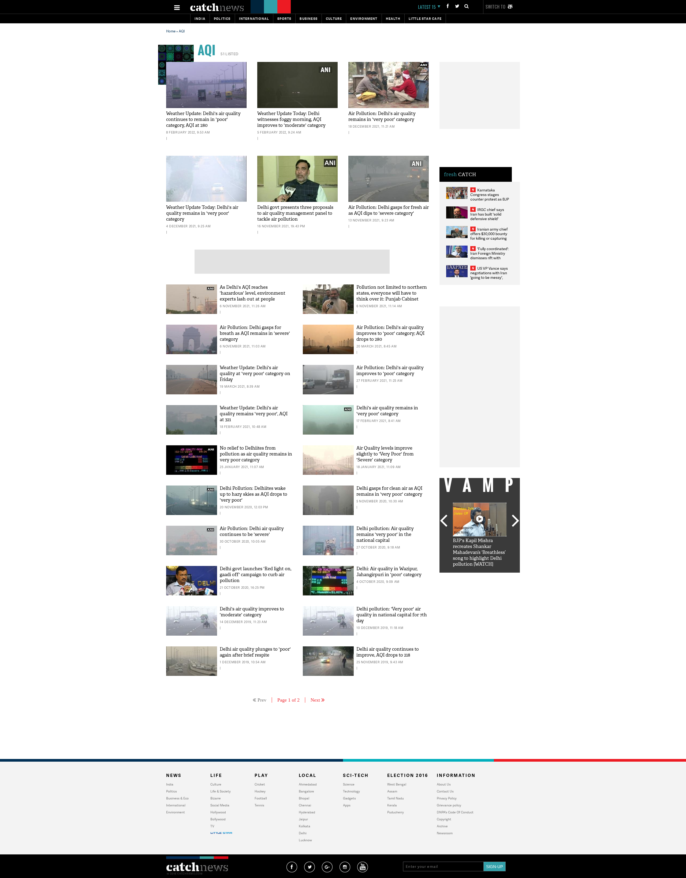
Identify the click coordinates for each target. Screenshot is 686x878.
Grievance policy (449, 805)
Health (393, 18)
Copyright (444, 819)
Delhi (303, 833)
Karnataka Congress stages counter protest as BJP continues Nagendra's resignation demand (489, 199)
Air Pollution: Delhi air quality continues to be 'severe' (252, 531)
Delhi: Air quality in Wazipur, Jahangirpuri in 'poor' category (389, 571)
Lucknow (305, 840)
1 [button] (463, 576)
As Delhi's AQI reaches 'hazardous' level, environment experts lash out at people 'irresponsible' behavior (252, 296)
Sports (284, 18)
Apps (347, 805)
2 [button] (471, 576)
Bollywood (218, 819)
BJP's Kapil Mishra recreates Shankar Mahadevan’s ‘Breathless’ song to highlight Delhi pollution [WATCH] (479, 552)
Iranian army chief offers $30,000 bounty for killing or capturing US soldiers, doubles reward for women (489, 238)
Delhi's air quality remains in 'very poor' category (387, 411)
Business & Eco (177, 798)
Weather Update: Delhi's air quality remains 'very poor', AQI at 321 (254, 414)
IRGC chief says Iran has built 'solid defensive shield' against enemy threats (489, 216)
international (254, 18)
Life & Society (220, 791)
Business (309, 18)
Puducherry (395, 812)
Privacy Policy (447, 798)
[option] (479, 535)
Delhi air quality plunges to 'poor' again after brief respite (255, 652)
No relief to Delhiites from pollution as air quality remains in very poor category (256, 454)
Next (315, 700)
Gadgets (349, 798)
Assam (392, 791)
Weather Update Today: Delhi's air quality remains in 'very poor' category (202, 213)
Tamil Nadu (395, 798)
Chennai (305, 805)
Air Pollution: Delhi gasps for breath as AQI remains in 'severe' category (255, 333)
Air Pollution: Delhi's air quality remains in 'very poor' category (382, 116)
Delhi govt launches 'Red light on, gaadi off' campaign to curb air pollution (255, 574)
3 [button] (479, 576)
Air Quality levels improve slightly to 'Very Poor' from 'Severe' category (385, 454)
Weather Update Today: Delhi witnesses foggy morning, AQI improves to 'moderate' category (291, 119)
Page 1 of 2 (288, 700)
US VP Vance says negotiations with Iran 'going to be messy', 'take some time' (489, 275)
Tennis (259, 805)
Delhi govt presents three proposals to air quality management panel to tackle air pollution (295, 213)
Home (171, 31)
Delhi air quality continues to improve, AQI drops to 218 (387, 652)
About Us (444, 784)
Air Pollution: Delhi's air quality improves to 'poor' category (390, 370)
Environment (363, 18)
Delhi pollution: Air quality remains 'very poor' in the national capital (385, 534)
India (200, 18)
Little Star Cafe (425, 18)
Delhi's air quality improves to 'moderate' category (252, 612)
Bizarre (215, 798)
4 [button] (487, 576)
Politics (222, 18)
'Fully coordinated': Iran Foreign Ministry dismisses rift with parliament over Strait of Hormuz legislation (489, 257)
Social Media (219, 805)
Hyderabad (307, 812)
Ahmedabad (308, 784)
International (175, 805)
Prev (262, 700)
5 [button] (495, 576)
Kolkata (304, 826)
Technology (351, 791)
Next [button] (515, 521)
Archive (442, 826)
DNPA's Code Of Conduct (455, 812)
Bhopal (304, 798)
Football (261, 798)
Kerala (392, 805)
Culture (334, 18)
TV (212, 826)
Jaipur (303, 819)
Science (349, 784)
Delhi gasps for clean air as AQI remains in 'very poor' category (389, 491)
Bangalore (306, 791)
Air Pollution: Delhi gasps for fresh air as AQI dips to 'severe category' (388, 210)
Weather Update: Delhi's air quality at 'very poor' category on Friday (255, 373)
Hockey (260, 791)
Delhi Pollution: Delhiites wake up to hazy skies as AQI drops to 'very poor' (253, 494)
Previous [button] (443, 521)
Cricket (260, 784)
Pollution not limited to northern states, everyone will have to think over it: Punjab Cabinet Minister (391, 296)
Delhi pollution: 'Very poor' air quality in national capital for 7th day (391, 615)
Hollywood (218, 812)
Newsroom (445, 833)
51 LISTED (229, 53)
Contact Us (445, 791)
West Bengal (396, 784)
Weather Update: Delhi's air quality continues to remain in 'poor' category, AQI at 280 (203, 119)
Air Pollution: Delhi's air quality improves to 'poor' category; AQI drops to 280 (390, 333)
